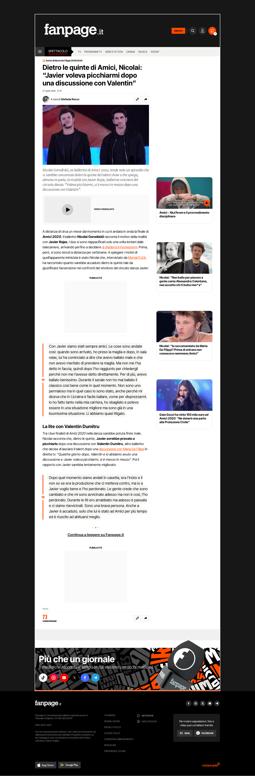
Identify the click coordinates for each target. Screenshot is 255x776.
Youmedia (109, 715)
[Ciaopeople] (211, 766)
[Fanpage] (48, 703)
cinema (130, 51)
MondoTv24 (136, 258)
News (45, 609)
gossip (155, 51)
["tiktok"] (43, 677)
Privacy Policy (112, 727)
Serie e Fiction (114, 51)
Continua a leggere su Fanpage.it (96, 535)
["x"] (74, 677)
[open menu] (40, 51)
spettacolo (58, 51)
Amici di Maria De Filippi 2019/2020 (64, 60)
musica (142, 51)
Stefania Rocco (70, 99)
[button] (145, 99)
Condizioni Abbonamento (118, 739)
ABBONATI (178, 31)
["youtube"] (64, 677)
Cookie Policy (112, 733)
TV (79, 51)
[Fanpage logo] (69, 30)
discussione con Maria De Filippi (121, 449)
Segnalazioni (112, 721)
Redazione (110, 745)
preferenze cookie (115, 751)
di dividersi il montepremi (119, 247)
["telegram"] (95, 677)
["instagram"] (53, 677)
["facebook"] (85, 677)
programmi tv (93, 51)
